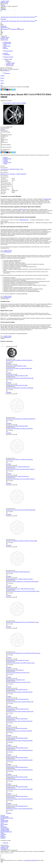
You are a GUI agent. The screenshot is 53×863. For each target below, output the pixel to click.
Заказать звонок (4, 39)
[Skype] (13, 89)
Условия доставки (5, 829)
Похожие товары (4, 816)
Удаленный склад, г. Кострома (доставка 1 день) (12, 169)
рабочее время (47, 199)
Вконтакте (7, 73)
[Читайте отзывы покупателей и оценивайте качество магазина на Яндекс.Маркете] (8, 15)
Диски (2, 823)
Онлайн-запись (4, 27)
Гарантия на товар (5, 830)
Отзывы (2, 835)
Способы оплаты (5, 828)
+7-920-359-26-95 (23, 220)
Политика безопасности (6, 831)
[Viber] (9, 89)
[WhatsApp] (11, 89)
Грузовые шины (4, 821)
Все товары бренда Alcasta (7, 818)
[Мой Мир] (5, 89)
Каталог (2, 819)
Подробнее (8, 363)
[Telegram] (15, 89)
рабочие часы (22, 209)
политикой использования (30, 860)
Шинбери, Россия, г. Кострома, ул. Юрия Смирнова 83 (13, 174)
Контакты (3, 837)
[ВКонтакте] (1, 89)
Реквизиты (3, 836)
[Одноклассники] (3, 89)
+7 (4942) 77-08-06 (5, 1)
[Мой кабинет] (1, 23)
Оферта (2, 832)
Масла (2, 825)
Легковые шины (4, 820)
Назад (7, 60)
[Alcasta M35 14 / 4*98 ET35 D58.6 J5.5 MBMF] (14, 103)
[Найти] (1, 854)
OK (1, 861)
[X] (7, 89)
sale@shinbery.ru (5, 70)
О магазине (3, 834)
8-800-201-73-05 (4, 2)
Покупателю (3, 826)
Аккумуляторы (4, 824)
